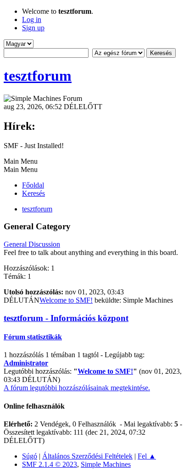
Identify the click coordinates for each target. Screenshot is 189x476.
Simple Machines (106, 464)
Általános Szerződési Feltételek (87, 456)
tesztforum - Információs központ (66, 318)
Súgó (29, 456)
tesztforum (38, 75)
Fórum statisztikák (33, 337)
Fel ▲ (147, 456)
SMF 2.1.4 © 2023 (49, 464)
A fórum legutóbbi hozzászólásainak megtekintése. (77, 388)
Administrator (26, 363)
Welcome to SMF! (66, 300)
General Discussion (32, 244)
